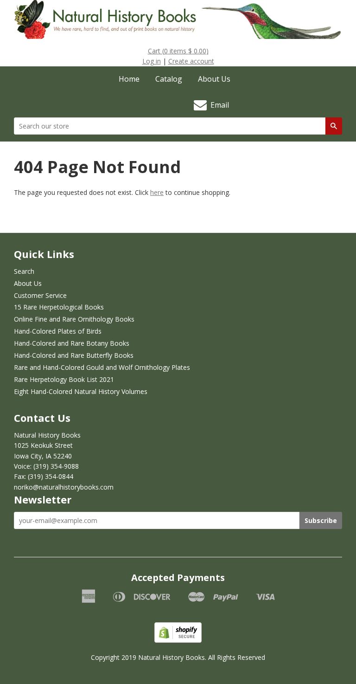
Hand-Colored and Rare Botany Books (71, 343)
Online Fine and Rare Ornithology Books (74, 319)
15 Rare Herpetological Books (59, 307)
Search (24, 271)
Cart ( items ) (178, 50)
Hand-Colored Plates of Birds (58, 331)
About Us (214, 79)
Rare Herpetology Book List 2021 (64, 379)
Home (129, 79)
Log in (151, 61)
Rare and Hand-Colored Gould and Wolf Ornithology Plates (102, 367)
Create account (191, 61)
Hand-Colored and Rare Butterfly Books (74, 355)
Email (218, 105)
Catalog (168, 79)
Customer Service (40, 295)
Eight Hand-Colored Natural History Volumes (80, 391)
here (157, 192)
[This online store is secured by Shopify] (178, 640)
